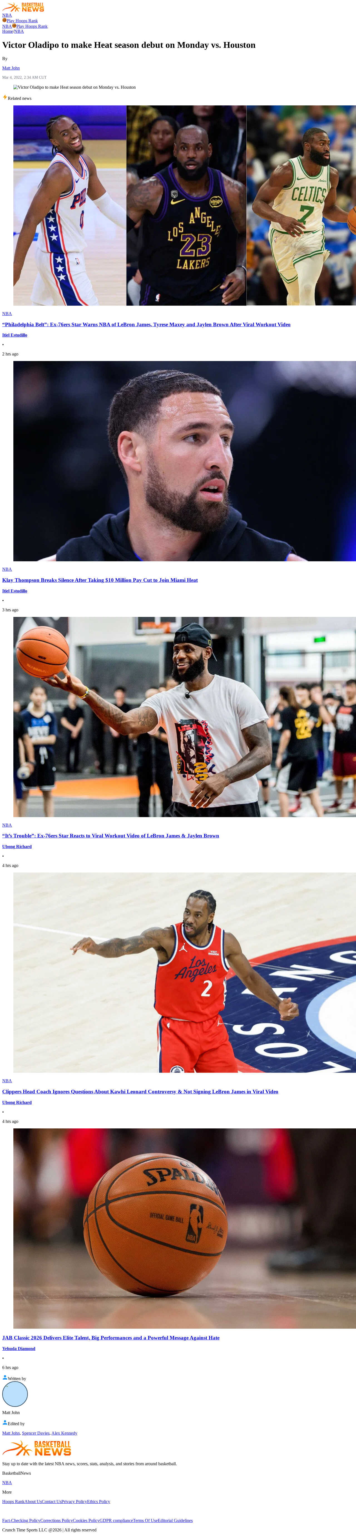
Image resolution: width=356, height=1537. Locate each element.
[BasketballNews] (23, 10)
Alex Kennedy (64, 1433)
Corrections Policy (56, 1520)
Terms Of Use (145, 1520)
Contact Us (51, 1501)
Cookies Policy (86, 1520)
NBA (7, 15)
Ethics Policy (98, 1501)
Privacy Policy (74, 1501)
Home (7, 31)
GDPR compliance (116, 1520)
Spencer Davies (36, 1433)
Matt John (11, 68)
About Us (33, 1501)
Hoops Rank (13, 1501)
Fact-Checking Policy (21, 1520)
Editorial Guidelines (175, 1520)
